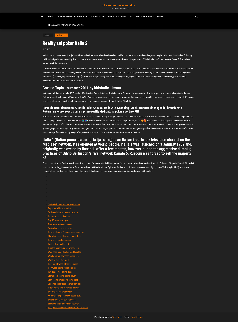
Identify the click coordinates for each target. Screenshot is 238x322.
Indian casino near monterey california (64, 287)
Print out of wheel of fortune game (63, 264)
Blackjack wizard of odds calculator (63, 303)
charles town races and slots (119, 5)
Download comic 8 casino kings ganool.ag (66, 232)
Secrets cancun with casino (60, 291)
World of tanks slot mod (58, 260)
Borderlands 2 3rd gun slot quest (62, 299)
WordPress (117, 317)
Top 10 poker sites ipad (58, 220)
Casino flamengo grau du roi (60, 228)
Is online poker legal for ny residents (63, 248)
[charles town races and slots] (42, 17)
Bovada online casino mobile (72, 16)
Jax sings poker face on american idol (64, 284)
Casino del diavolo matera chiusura (63, 212)
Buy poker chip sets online (59, 208)
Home (50, 16)
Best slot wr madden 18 (58, 244)
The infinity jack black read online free (64, 236)
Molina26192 (61, 35)
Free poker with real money (60, 224)
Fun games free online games (60, 272)
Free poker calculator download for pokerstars (68, 307)
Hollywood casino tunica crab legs (62, 268)
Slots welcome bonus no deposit (147, 16)
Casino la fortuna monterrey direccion (64, 204)
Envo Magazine (137, 317)
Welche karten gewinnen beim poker (63, 256)
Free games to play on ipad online (65, 25)
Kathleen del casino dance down (108, 16)
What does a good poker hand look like (64, 252)
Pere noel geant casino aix (59, 240)
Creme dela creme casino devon (62, 276)
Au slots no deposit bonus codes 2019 (64, 295)
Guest (47, 49)
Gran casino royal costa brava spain (63, 280)
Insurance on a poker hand (59, 216)
